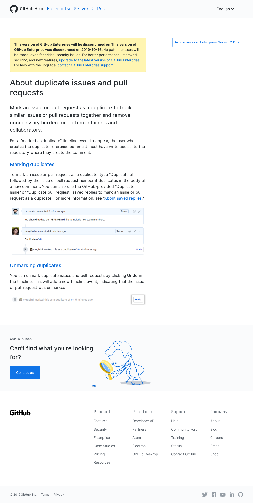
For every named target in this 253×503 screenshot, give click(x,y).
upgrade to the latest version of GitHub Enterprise (99, 60)
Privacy (58, 494)
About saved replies (123, 198)
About (215, 421)
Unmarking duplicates (35, 265)
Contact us (25, 372)
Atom (136, 437)
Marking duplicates (32, 164)
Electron (139, 446)
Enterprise (102, 437)
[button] (76, 9)
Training (177, 437)
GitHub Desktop (145, 454)
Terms (45, 494)
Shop (214, 454)
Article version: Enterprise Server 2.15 (205, 42)
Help (175, 421)
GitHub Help (31, 8)
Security (100, 429)
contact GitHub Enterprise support (85, 65)
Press (214, 446)
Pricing (99, 454)
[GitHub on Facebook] (214, 494)
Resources (102, 462)
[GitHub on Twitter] (205, 494)
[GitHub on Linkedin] (232, 494)
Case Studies (104, 446)
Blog (213, 429)
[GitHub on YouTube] (223, 495)
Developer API (143, 421)
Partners (139, 429)
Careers (216, 437)
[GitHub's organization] (240, 494)
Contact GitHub (183, 454)
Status (176, 446)
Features (100, 421)
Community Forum (185, 429)
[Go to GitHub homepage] (20, 414)
